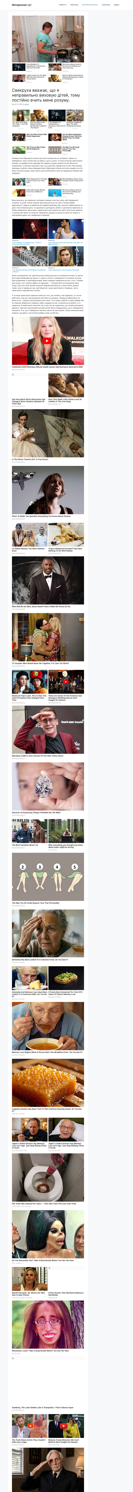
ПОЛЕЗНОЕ (74, 5)
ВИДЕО (116, 5)
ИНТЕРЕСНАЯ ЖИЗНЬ (90, 5)
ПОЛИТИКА (106, 5)
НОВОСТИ (62, 5)
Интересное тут (22, 4)
